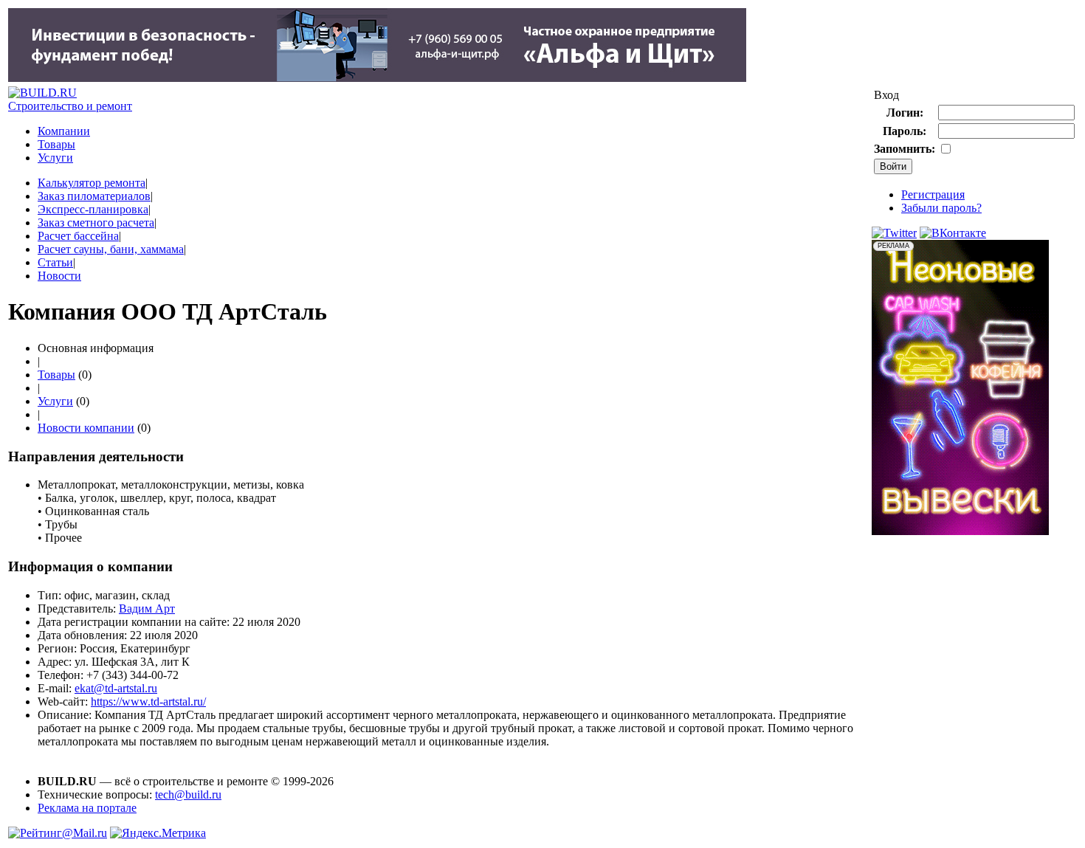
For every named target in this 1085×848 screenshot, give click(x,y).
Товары (56, 144)
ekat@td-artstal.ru (116, 688)
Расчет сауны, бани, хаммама (111, 249)
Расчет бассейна (78, 236)
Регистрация (933, 194)
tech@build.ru (188, 794)
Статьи (55, 262)
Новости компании (86, 427)
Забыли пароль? (941, 207)
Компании (64, 131)
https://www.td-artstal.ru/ (148, 701)
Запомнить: (904, 148)
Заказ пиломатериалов (94, 196)
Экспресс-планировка (93, 209)
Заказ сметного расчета (96, 222)
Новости (59, 275)
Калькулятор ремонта (91, 182)
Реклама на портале (87, 808)
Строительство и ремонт (70, 106)
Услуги (55, 157)
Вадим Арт (147, 608)
